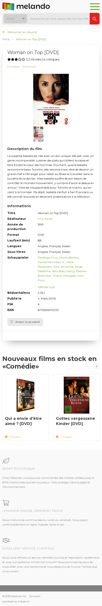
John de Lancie (63, 266)
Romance (29, 66)
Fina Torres (45, 218)
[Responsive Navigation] (95, 6)
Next (96, 366)
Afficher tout (46, 287)
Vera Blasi (58, 271)
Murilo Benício (69, 257)
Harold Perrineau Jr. (51, 262)
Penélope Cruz (48, 257)
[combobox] (15, 18)
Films (6, 39)
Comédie (13, 66)
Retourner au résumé (22, 32)
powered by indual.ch (16, 601)
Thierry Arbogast (64, 275)
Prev (88, 366)
